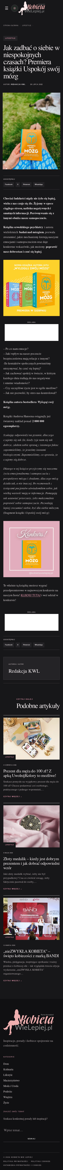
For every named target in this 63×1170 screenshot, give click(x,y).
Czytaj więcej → (12, 796)
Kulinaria (8, 1069)
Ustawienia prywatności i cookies (22, 1165)
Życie (6, 1102)
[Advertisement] (31, 332)
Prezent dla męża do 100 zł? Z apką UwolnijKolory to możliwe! (29, 773)
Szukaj (31, 1139)
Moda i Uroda (10, 1086)
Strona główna (10, 25)
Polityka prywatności (15, 1161)
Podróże (7, 1091)
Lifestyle (26, 25)
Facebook (8, 184)
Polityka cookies (40, 1161)
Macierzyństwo (11, 1080)
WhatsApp (39, 184)
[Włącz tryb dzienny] (15, 8)
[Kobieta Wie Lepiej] (31, 8)
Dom (6, 1063)
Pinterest (26, 184)
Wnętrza (7, 1097)
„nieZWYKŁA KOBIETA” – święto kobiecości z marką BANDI (31, 953)
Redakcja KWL (18, 84)
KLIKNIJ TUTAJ (31, 595)
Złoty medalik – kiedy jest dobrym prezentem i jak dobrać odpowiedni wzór (31, 863)
